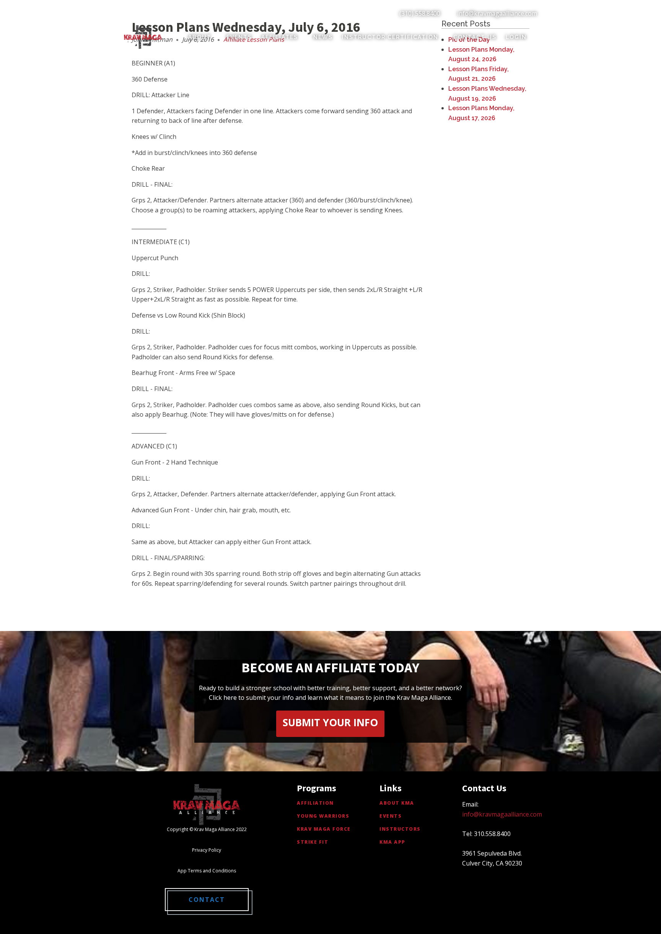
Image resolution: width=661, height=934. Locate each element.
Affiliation (315, 803)
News (323, 37)
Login (516, 37)
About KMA (396, 803)
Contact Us (475, 37)
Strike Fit (312, 842)
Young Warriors (323, 816)
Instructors (400, 829)
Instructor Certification (390, 37)
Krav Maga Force (324, 829)
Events (239, 37)
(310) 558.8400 (419, 13)
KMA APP (392, 842)
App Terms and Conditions (206, 870)
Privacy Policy (206, 850)
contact (207, 899)
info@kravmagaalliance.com (497, 13)
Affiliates (279, 37)
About (200, 37)
